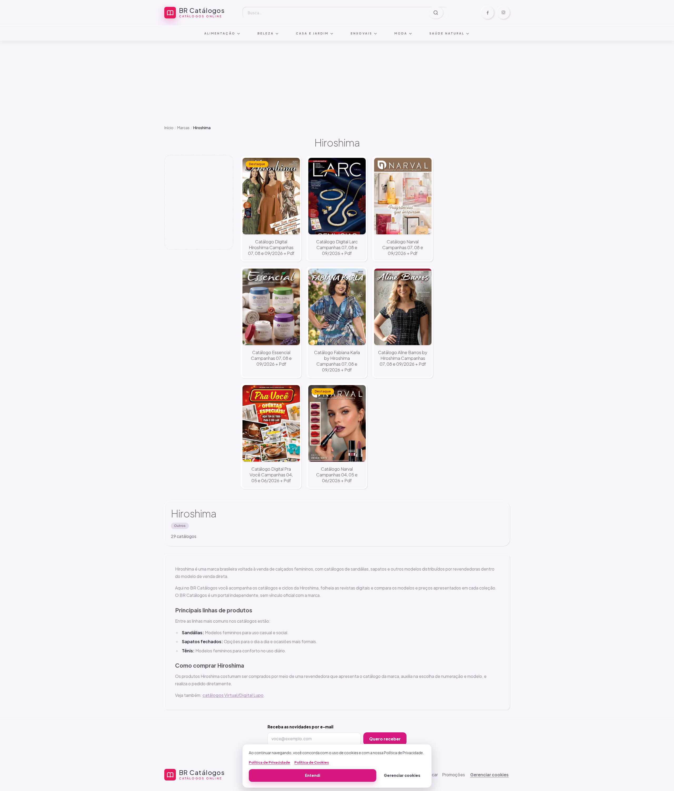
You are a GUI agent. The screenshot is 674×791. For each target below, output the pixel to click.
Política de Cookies (311, 762)
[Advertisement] (337, 78)
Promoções (453, 774)
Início (169, 127)
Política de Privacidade (269, 762)
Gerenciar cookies (489, 774)
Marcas (183, 127)
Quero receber (385, 738)
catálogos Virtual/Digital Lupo (233, 695)
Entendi (312, 775)
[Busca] (435, 12)
